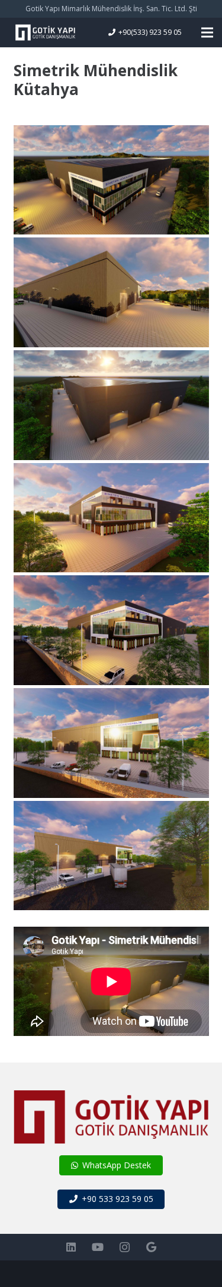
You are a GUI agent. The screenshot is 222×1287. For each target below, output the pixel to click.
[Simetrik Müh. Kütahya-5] (111, 405)
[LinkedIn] (71, 1247)
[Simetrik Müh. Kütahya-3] (111, 630)
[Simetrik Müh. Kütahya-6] (111, 292)
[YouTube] (98, 1247)
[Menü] (207, 32)
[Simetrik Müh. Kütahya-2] (111, 743)
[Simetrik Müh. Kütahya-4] (111, 518)
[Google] (151, 1247)
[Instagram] (124, 1247)
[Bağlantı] (45, 32)
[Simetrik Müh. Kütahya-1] (111, 856)
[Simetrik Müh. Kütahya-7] (111, 180)
